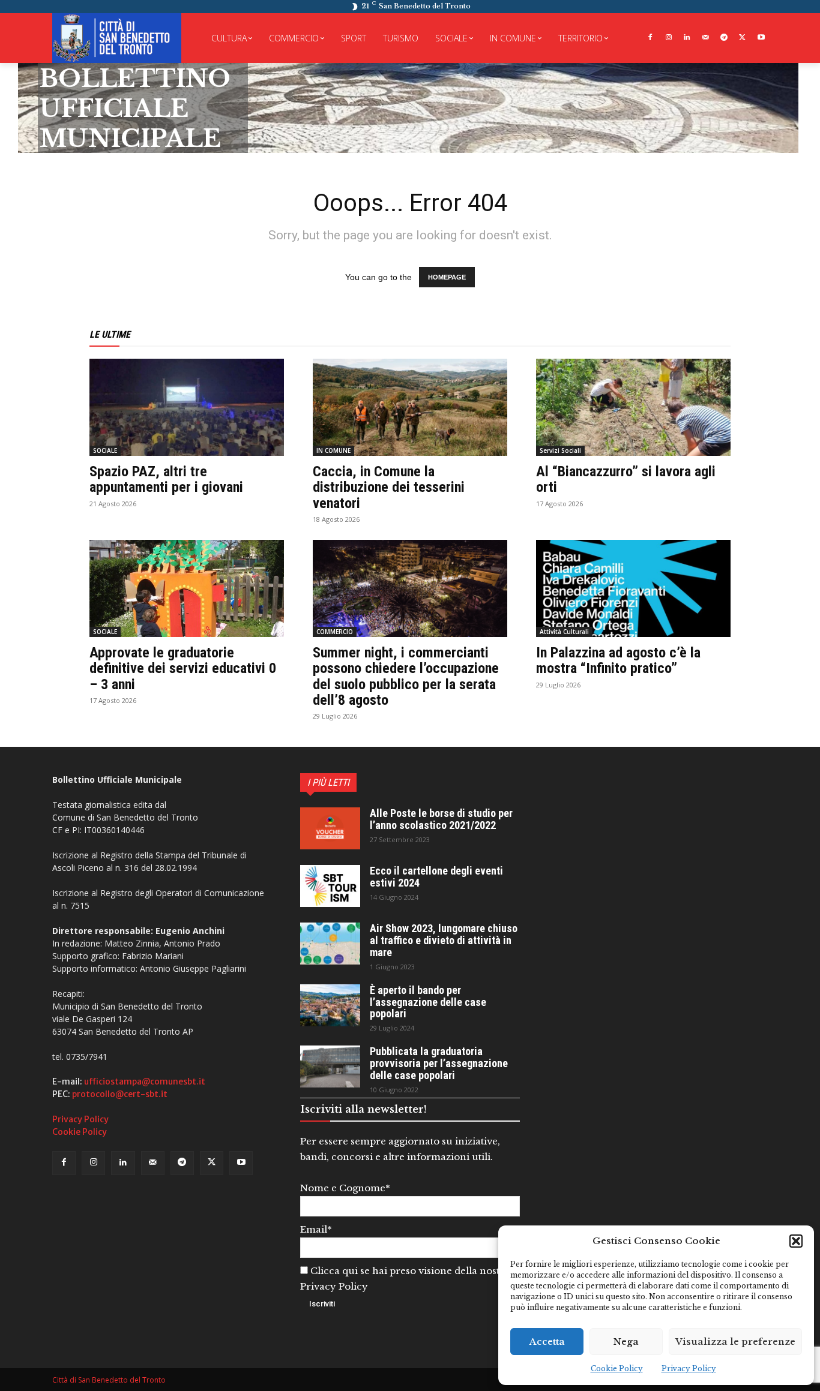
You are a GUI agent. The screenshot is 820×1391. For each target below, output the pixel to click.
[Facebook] (650, 38)
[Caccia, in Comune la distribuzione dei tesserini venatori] (410, 407)
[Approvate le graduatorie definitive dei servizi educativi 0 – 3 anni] (186, 588)
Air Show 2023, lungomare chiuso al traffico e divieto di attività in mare (443, 940)
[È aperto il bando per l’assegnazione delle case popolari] (330, 1005)
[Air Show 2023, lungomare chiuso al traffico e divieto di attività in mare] (330, 944)
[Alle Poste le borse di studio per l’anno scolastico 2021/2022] (330, 828)
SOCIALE (105, 450)
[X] (742, 38)
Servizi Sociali (560, 450)
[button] (796, 1241)
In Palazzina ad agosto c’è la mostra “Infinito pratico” (618, 660)
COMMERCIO (334, 631)
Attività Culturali (564, 631)
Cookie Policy (617, 1368)
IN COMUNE (333, 450)
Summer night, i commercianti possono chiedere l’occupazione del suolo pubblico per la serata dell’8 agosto (406, 676)
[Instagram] (668, 38)
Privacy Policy (689, 1368)
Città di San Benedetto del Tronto (109, 1380)
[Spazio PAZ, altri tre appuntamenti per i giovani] (186, 407)
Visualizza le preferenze (735, 1341)
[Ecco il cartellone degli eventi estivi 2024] (330, 886)
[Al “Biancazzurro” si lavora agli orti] (633, 407)
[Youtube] (761, 38)
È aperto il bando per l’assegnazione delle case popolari (428, 1002)
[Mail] (706, 38)
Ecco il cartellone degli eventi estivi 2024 (436, 876)
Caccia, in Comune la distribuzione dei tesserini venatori (389, 487)
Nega (626, 1341)
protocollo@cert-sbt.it (119, 1094)
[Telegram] (724, 38)
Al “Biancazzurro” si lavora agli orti (626, 479)
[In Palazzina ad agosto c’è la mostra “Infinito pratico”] (633, 588)
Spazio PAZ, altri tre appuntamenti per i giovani (166, 479)
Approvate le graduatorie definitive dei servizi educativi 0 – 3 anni (182, 668)
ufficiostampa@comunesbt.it (144, 1081)
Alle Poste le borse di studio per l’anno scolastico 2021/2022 (441, 819)
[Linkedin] (687, 38)
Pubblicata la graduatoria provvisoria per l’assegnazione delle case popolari (439, 1063)
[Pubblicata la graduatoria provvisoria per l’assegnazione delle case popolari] (330, 1066)
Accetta (547, 1341)
